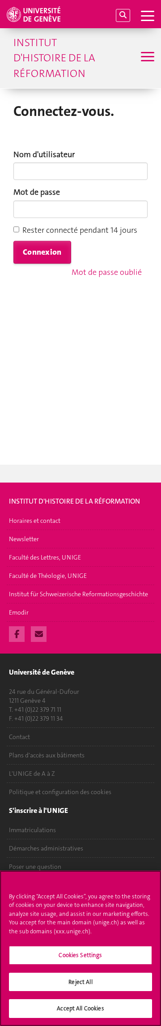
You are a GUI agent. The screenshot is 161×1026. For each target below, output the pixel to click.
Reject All (80, 982)
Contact (19, 737)
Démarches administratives (46, 848)
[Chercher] (123, 15)
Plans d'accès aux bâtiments (47, 755)
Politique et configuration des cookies (60, 792)
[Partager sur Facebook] (17, 633)
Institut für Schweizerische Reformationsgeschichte (78, 594)
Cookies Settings (80, 955)
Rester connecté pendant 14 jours (79, 230)
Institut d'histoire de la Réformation (54, 58)
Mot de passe (36, 192)
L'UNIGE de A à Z (32, 774)
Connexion (42, 252)
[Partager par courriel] (39, 633)
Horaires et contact (34, 521)
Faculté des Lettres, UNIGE (45, 557)
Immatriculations (32, 830)
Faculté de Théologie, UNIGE (48, 576)
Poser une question (35, 867)
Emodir (19, 612)
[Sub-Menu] (146, 58)
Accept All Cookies (80, 1008)
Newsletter (24, 539)
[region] (80, 948)
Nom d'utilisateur (44, 154)
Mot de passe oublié (107, 272)
